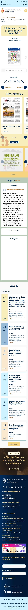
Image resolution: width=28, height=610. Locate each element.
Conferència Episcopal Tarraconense (13, 521)
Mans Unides (6, 535)
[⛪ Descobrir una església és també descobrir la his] (14, 248)
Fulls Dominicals (10, 17)
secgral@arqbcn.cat (9, 498)
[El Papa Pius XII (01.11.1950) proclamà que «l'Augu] (14, 275)
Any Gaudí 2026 (7, 530)
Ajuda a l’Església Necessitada (11, 540)
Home (2, 17)
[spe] (11, 159)
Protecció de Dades (18, 599)
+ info (11, 319)
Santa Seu (5, 516)
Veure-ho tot (14, 142)
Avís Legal (7, 599)
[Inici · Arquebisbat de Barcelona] (11, 10)
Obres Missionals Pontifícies (10, 537)
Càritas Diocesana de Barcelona (12, 533)
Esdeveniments (14, 444)
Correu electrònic (7, 570)
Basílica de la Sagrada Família (11, 528)
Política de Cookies (7, 603)
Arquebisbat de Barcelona (15, 189)
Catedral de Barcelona (9, 523)
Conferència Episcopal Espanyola (12, 519)
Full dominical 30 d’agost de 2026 (11, 127)
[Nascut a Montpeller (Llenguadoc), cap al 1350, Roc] (14, 262)
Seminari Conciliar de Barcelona (12, 526)
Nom (3, 563)
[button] (25, 137)
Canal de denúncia (21, 603)
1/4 (3, 70)
